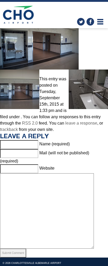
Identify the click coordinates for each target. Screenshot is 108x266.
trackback (9, 129)
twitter (81, 22)
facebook (90, 22)
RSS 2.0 (30, 123)
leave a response (81, 123)
